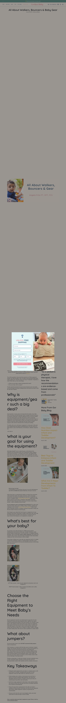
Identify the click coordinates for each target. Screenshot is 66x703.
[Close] (53, 333)
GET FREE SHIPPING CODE (22, 363)
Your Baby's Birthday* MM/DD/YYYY (20, 354)
